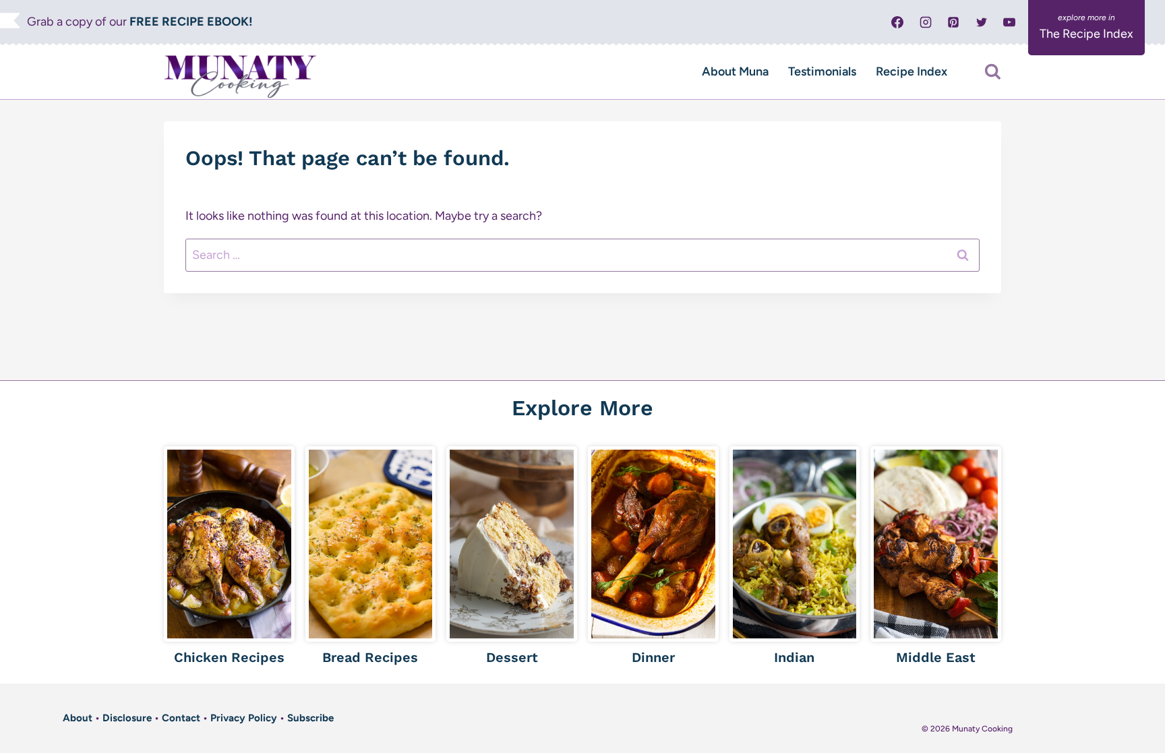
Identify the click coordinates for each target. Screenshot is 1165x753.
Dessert (512, 657)
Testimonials (822, 71)
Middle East (936, 657)
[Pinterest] (953, 22)
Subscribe (310, 718)
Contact (181, 718)
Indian (794, 657)
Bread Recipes (370, 657)
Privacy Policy (243, 718)
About (77, 718)
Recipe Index (911, 71)
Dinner (653, 657)
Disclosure (127, 718)
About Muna (735, 71)
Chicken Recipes (229, 657)
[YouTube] (1009, 22)
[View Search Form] (992, 71)
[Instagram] (926, 22)
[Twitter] (981, 22)
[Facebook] (897, 22)
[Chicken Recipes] (229, 544)
